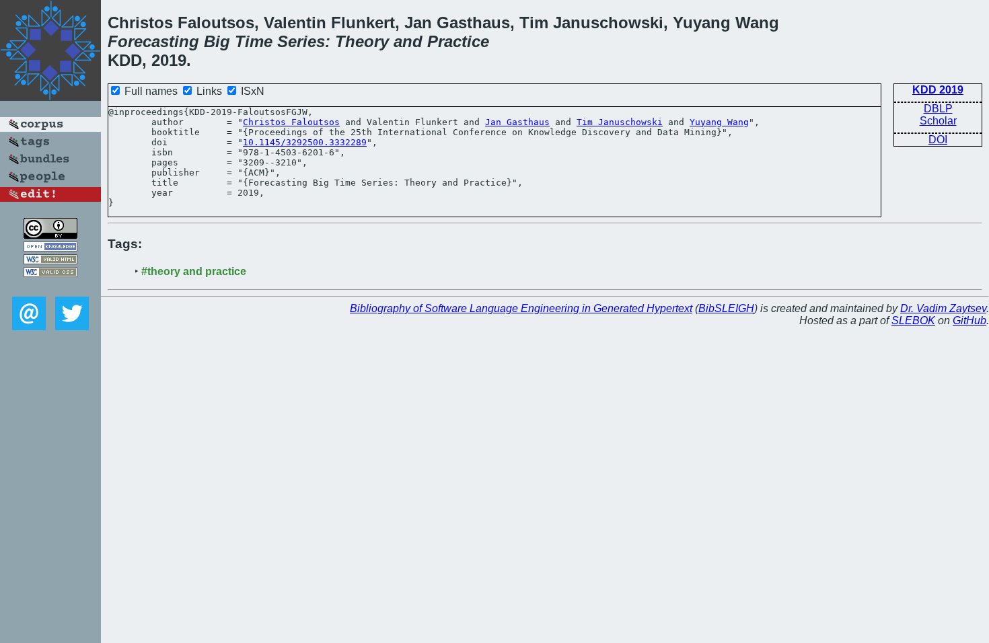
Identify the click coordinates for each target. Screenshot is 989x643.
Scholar (938, 120)
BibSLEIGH (726, 308)
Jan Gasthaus (517, 122)
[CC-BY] (50, 235)
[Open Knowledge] (50, 248)
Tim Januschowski (620, 122)
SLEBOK (913, 320)
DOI (937, 139)
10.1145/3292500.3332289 (305, 142)
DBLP (938, 108)
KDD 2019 (937, 90)
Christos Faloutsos (291, 122)
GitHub (969, 320)
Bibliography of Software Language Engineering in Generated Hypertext (521, 308)
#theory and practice (193, 271)
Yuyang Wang (719, 122)
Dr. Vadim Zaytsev (943, 308)
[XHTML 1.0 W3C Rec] (50, 260)
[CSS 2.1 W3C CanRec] (50, 287)
